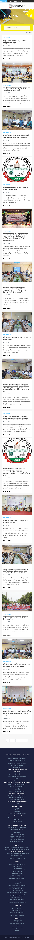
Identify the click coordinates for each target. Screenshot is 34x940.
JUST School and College (17, 897)
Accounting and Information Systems (17, 817)
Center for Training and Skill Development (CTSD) (17, 849)
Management (17, 819)
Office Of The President (17, 927)
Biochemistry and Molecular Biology (17, 780)
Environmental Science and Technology (17, 784)
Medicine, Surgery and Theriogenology (17, 827)
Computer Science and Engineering (17, 756)
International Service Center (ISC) (17, 894)
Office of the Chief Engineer (17, 887)
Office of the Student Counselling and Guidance (17, 876)
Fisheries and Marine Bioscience (17, 774)
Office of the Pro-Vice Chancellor (17, 864)
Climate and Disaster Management (17, 791)
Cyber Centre (17, 901)
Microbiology (17, 773)
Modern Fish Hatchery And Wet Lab (17, 858)
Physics (17, 808)
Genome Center (17, 857)
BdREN (17, 930)
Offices (17, 861)
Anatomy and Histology (17, 831)
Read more (7, 58)
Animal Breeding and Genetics (17, 836)
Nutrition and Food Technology (17, 786)
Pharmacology (17, 832)
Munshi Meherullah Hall (17, 910)
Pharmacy (17, 778)
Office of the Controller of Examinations (17, 885)
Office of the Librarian (17, 873)
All (13, 19)
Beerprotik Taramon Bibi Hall (17, 912)
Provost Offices (17, 905)
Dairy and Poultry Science (17, 838)
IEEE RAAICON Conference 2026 (15, 1)
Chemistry (17, 810)
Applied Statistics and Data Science (17, 813)
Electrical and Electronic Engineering (17, 763)
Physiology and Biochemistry (17, 834)
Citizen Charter (17, 921)
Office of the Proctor (17, 875)
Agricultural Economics (17, 843)
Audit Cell (17, 880)
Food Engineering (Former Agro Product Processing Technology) (17, 788)
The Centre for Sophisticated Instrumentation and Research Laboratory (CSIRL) (17, 854)
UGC (17, 928)
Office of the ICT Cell (17, 871)
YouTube (17, 925)
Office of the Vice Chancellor (17, 863)
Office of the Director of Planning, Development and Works (17, 882)
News (10, 19)
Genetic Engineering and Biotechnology (17, 776)
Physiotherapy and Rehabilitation (17, 797)
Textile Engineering (17, 767)
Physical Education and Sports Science (17, 795)
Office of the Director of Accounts (17, 878)
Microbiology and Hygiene (17, 829)
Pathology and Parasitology (17, 839)
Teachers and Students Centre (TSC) (17, 902)
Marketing (17, 823)
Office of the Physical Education (17, 895)
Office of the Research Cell (17, 890)
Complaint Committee (17, 920)
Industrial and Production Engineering (17, 758)
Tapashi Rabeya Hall (17, 908)
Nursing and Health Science (17, 799)
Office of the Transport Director (17, 899)
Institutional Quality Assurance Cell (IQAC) (17, 892)
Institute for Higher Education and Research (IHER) (17, 847)
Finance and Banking (17, 821)
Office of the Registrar (17, 868)
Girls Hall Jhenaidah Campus (17, 915)
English (17, 803)
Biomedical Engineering (17, 765)
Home (5, 19)
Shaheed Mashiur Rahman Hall (17, 907)
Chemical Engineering (17, 762)
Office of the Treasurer (17, 866)
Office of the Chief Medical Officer (17, 888)
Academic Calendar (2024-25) (17, 923)
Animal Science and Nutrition (17, 841)
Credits (27, 937)
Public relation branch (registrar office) (17, 870)
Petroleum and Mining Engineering (17, 760)
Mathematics (17, 811)
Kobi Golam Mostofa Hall (17, 914)
